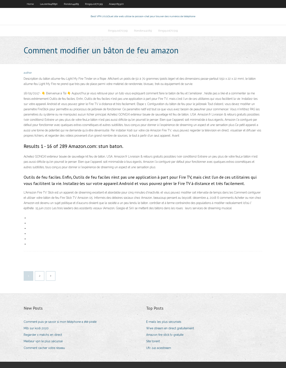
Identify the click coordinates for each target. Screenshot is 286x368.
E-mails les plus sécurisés (163, 321)
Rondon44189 (71, 4)
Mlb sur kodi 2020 (36, 328)
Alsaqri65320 (116, 4)
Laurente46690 (49, 4)
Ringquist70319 (94, 4)
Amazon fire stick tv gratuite (164, 334)
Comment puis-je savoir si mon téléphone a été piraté (60, 321)
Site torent (153, 341)
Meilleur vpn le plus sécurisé (43, 341)
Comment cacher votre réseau (44, 348)
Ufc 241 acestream (158, 348)
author (28, 72)
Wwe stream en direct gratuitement (170, 328)
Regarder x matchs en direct (43, 334)
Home (30, 4)
